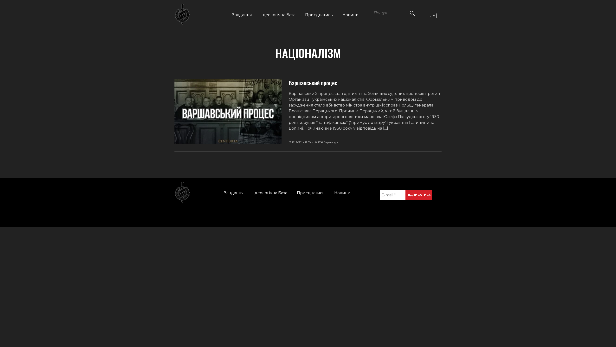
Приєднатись (319, 15)
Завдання (242, 15)
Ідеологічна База (278, 15)
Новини (350, 15)
